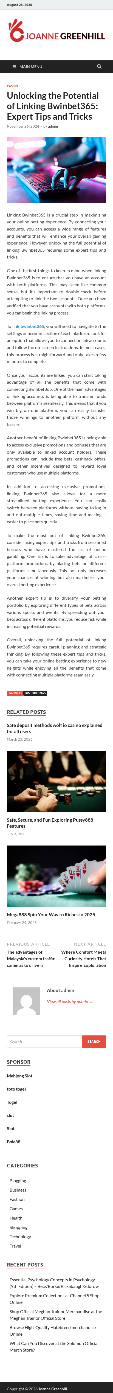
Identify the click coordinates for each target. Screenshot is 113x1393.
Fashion (17, 1199)
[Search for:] (56, 1041)
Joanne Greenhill (52, 1388)
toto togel (16, 1088)
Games (16, 1208)
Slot (11, 1128)
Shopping (18, 1227)
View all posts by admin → (70, 1001)
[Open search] (99, 66)
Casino (12, 86)
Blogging (18, 1180)
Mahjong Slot (19, 1075)
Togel (12, 1102)
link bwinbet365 (28, 326)
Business (18, 1189)
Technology (20, 1236)
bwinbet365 (35, 693)
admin (53, 126)
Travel (15, 1245)
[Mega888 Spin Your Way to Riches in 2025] (56, 878)
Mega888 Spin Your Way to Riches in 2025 (51, 914)
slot (10, 1115)
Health (16, 1217)
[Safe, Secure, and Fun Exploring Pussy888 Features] (56, 783)
